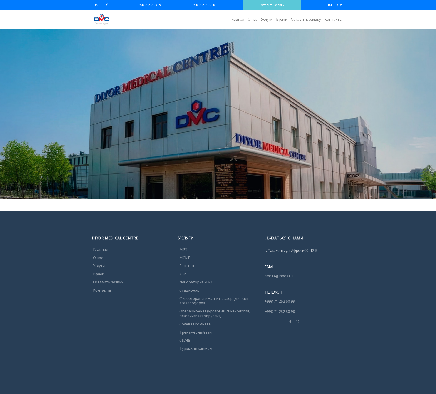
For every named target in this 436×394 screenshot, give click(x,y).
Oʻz (339, 5)
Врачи (281, 19)
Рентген (186, 265)
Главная (237, 19)
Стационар (189, 290)
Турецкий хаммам (195, 348)
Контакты (333, 19)
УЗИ (183, 274)
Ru (330, 5)
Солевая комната (195, 324)
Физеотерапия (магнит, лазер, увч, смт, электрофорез (214, 301)
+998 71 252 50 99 (149, 5)
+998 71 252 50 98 (203, 5)
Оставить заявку (272, 5)
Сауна (184, 340)
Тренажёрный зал (195, 332)
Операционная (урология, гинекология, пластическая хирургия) (214, 314)
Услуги (266, 19)
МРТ (183, 249)
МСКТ (184, 257)
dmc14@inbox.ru (279, 275)
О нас (252, 19)
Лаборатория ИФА (196, 282)
